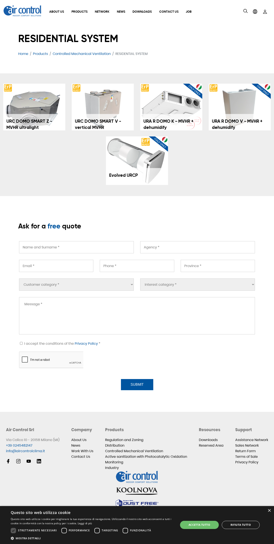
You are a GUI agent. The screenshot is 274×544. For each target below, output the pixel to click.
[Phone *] (137, 266)
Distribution (114, 445)
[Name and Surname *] (76, 247)
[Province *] (218, 266)
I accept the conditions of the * (61, 343)
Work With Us (82, 451)
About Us (56, 11)
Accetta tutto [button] (199, 525)
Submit (137, 384)
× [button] (269, 510)
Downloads (142, 11)
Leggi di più (85, 523)
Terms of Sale (246, 456)
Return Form (245, 451)
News (121, 11)
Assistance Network (251, 439)
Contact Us (169, 11)
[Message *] (137, 315)
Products (79, 11)
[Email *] (56, 266)
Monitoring (114, 462)
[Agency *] (197, 247)
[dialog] (137, 525)
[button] (92, 538)
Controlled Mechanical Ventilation (134, 451)
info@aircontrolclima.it (25, 451)
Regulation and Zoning (124, 439)
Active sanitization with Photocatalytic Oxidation (146, 456)
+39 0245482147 (19, 445)
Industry (112, 467)
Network (102, 11)
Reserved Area (211, 445)
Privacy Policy (86, 343)
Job (189, 11)
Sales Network (247, 445)
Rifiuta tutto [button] (241, 525)
